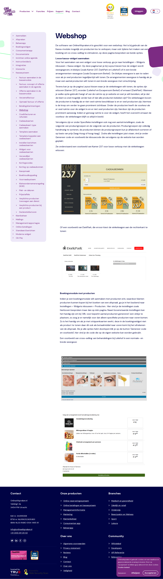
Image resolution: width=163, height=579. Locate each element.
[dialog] (138, 567)
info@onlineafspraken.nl (21, 529)
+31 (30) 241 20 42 (19, 533)
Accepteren (150, 573)
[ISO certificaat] (124, 11)
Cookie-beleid (124, 567)
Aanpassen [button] (122, 573)
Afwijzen (135, 573)
